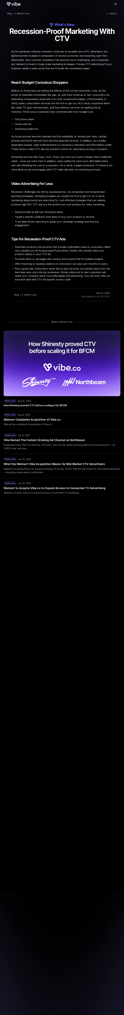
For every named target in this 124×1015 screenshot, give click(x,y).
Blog (9, 13)
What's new (23, 13)
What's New (64, 24)
